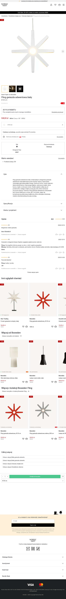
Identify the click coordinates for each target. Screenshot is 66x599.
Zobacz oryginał (22, 234)
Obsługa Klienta (7, 557)
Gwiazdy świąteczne (27, 16)
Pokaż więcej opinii (33, 272)
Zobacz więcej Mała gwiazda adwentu (14, 457)
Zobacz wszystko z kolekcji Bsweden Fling (14, 391)
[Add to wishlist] (23, 326)
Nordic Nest (6, 576)
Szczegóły (60, 136)
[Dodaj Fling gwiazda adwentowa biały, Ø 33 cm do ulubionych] (63, 476)
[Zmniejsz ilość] (2, 476)
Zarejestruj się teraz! (57, 112)
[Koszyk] (59, 5)
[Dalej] (63, 51)
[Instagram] (33, 548)
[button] (4, 103)
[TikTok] (37, 548)
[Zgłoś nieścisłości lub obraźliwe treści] (63, 234)
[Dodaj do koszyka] (27, 326)
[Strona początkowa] (4, 4)
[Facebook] (28, 548)
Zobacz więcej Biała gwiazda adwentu (14, 460)
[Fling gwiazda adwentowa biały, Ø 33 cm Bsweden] (33, 51)
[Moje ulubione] (55, 5)
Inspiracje (5, 570)
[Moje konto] (51, 5)
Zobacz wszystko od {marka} (10, 336)
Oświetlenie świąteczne (15, 16)
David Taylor (5, 94)
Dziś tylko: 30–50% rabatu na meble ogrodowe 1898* (33, 12)
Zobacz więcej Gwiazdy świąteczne (13, 463)
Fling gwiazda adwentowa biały (41, 16)
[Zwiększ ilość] (7, 476)
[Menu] (64, 5)
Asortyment (6, 563)
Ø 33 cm (4, 480)
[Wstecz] (3, 51)
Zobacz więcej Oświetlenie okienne (13, 467)
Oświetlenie (4, 16)
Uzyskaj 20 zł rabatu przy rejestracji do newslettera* (34, 1)
